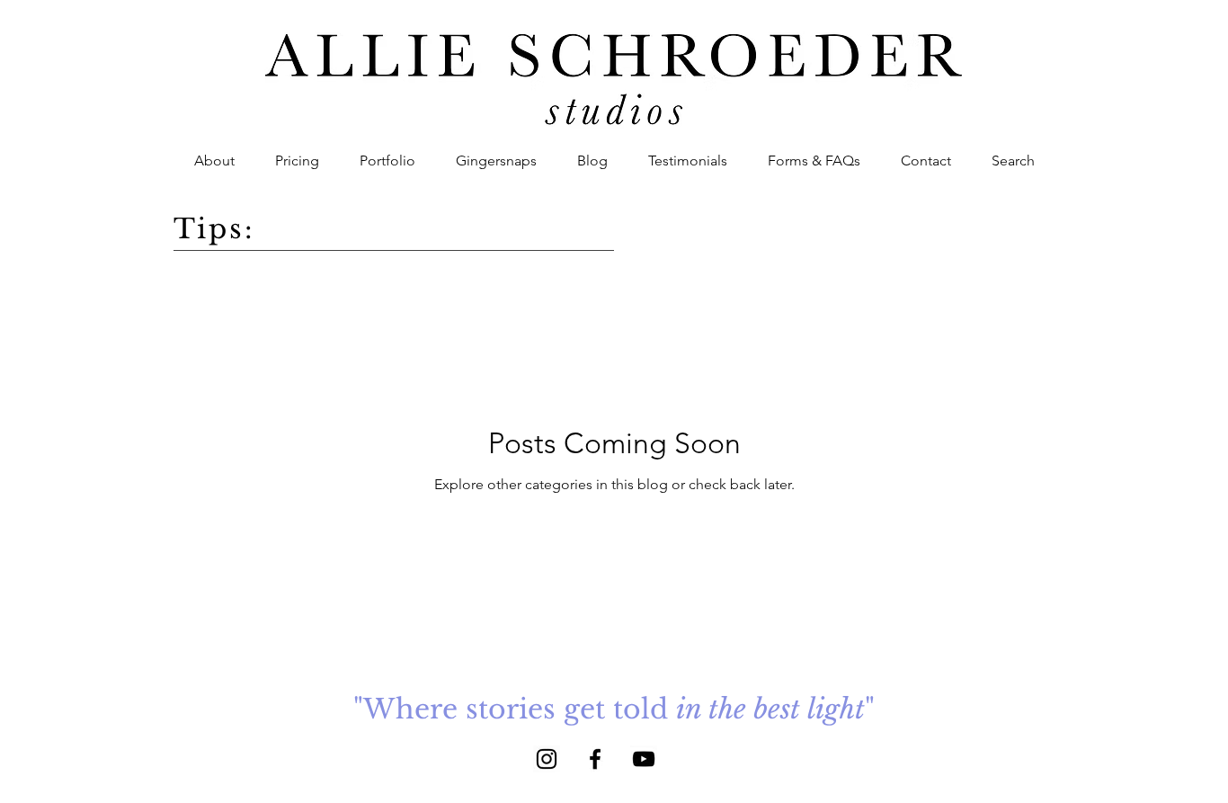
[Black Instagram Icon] (546, 758)
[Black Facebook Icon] (595, 758)
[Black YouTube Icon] (643, 758)
